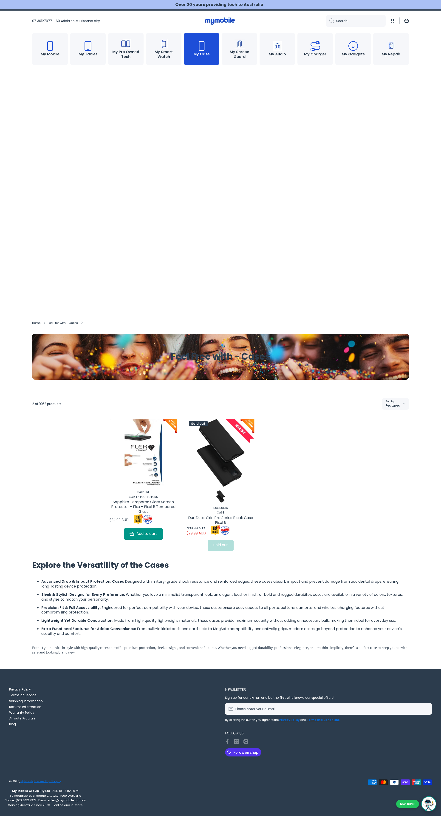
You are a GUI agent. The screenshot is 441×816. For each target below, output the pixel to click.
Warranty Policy (21, 712)
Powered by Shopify (47, 781)
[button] (406, 21)
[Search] (330, 21)
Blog (12, 724)
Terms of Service (23, 695)
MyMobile (26, 781)
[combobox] (356, 21)
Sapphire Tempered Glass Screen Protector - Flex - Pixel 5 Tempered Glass (143, 507)
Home (36, 323)
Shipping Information (26, 701)
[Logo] (220, 21)
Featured (393, 405)
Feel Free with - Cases (63, 323)
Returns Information (25, 707)
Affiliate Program (22, 718)
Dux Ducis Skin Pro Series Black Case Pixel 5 (220, 520)
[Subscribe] (426, 709)
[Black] (220, 496)
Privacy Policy (20, 689)
